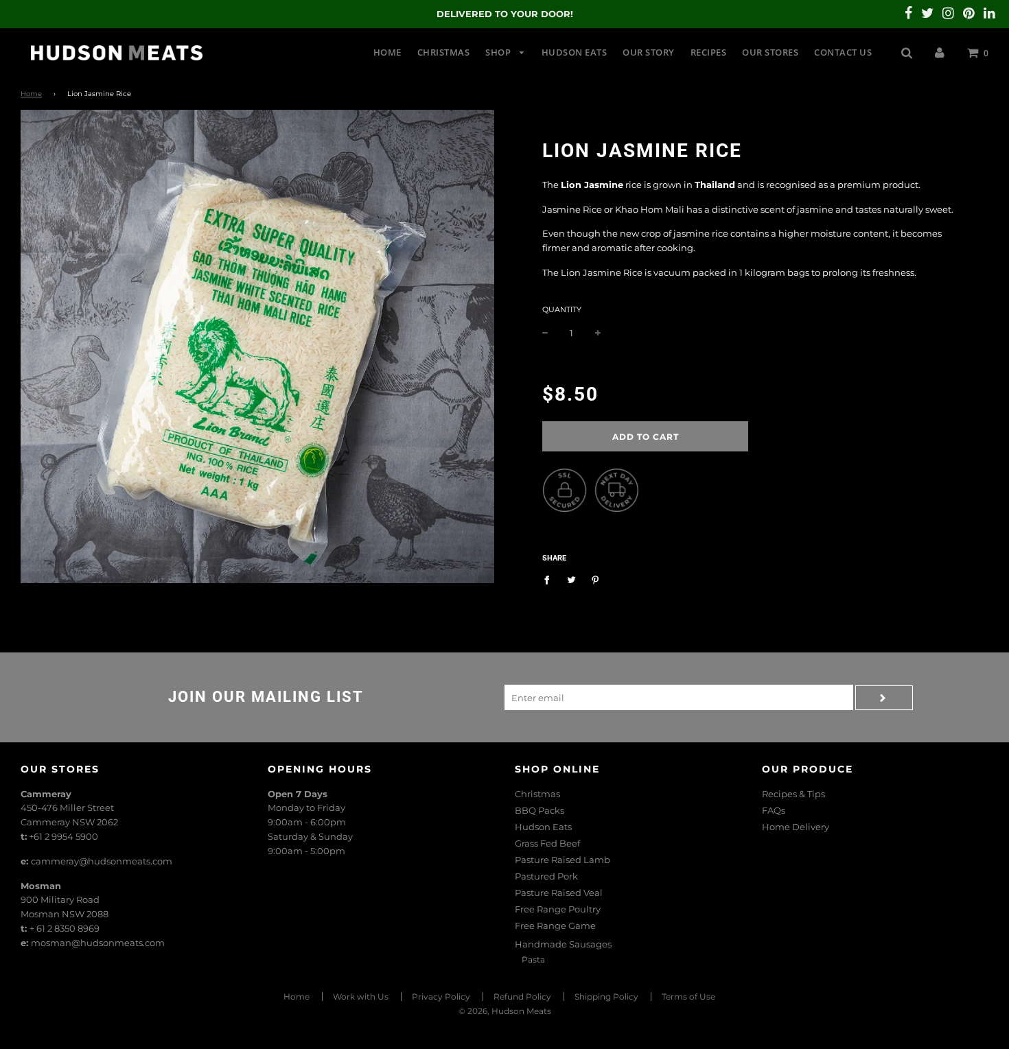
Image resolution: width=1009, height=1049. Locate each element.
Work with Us (360, 996)
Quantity (561, 309)
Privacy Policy (441, 996)
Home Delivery (795, 826)
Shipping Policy (606, 996)
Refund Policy (522, 996)
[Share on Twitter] (571, 579)
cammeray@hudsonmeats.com (101, 861)
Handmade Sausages (563, 944)
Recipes (709, 52)
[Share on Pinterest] (595, 579)
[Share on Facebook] (550, 579)
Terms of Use (688, 996)
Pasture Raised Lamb (562, 859)
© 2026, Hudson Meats (505, 1011)
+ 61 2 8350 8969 (65, 928)
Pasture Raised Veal (559, 892)
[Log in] (939, 52)
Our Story (649, 52)
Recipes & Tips (793, 793)
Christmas (443, 52)
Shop (499, 52)
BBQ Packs (539, 810)
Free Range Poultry (558, 909)
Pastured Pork (546, 876)
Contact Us (843, 52)
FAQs (773, 810)
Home (387, 52)
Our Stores (770, 52)
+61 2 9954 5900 (63, 836)
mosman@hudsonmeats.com (98, 942)
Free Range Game (555, 925)
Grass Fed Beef (547, 843)
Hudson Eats (574, 52)
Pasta (533, 959)
